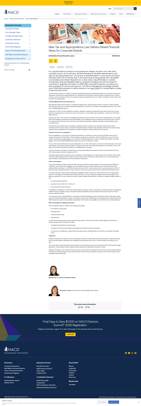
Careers (71, 375)
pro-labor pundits (65, 139)
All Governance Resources (16, 18)
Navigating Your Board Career (15, 58)
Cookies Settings (102, 402)
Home (6, 18)
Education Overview (43, 366)
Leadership (72, 368)
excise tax (83, 137)
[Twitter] (132, 353)
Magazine (11, 373)
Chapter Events (41, 373)
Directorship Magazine (32, 18)
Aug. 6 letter (95, 88)
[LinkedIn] (126, 353)
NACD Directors (44, 368)
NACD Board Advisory (47, 387)
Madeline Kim (55, 56)
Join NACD (72, 384)
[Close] (138, 402)
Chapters (72, 373)
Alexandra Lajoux (68, 56)
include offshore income (60, 108)
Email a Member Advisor (11, 380)
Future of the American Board (15, 51)
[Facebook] (136, 353)
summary (56, 86)
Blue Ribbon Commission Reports (16, 54)
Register (70, 334)
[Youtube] (129, 353)
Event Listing (41, 371)
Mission (71, 366)
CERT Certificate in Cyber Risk (46, 385)
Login (109, 8)
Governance (72, 370)
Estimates (69, 166)
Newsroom (72, 377)
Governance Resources (11, 366)
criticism (51, 141)
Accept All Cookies (113, 402)
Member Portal (9, 382)
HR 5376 (113, 78)
